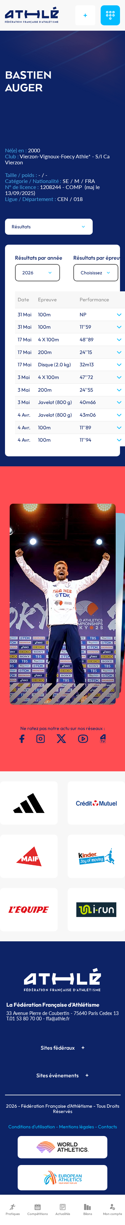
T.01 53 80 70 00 (24, 1018)
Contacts (107, 1127)
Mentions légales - (78, 1127)
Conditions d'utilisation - (33, 1127)
